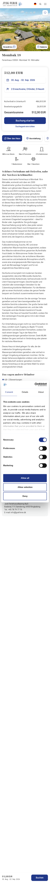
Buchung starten (25, 120)
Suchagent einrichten (25, 126)
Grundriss (8, 47)
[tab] (12, 138)
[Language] (35, 4)
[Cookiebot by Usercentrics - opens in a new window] (35, 384)
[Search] (40, 4)
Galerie (43, 47)
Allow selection (25, 487)
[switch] (43, 448)
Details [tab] (25, 392)
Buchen (39, 877)
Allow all (25, 478)
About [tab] (41, 392)
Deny (25, 496)
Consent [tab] (9, 392)
